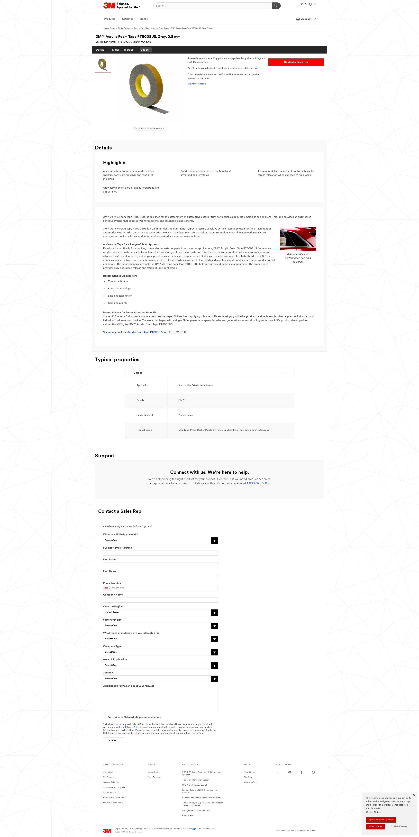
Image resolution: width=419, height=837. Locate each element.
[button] (397, 826)
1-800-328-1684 (258, 483)
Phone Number (112, 583)
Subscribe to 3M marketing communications (134, 717)
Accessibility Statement (162, 829)
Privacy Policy (132, 727)
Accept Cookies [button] (375, 827)
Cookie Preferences (206, 829)
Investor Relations (111, 782)
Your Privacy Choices (183, 829)
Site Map (248, 777)
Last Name (109, 571)
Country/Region (113, 606)
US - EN (304, 4)
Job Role (108, 672)
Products (109, 19)
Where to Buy (250, 782)
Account (306, 19)
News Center (153, 772)
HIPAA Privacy (136, 829)
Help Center (249, 772)
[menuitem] (100, 49)
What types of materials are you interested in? (131, 633)
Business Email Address (117, 548)
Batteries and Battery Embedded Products (201, 798)
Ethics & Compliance (113, 803)
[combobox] (107, 588)
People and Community (114, 798)
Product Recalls (189, 816)
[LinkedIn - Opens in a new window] (277, 772)
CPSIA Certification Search (194, 785)
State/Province (112, 620)
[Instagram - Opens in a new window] (313, 772)
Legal (117, 829)
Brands (144, 19)
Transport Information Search (195, 780)
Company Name (113, 595)
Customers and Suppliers (115, 787)
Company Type (112, 646)
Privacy (125, 829)
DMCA (147, 829)
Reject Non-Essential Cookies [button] (380, 820)
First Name (109, 559)
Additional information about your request (128, 686)
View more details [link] (197, 84)
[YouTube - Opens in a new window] (289, 772)
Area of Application (115, 659)
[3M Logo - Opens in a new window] (122, 5)
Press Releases (154, 777)
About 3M (108, 772)
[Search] (276, 5)
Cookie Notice (373, 812)
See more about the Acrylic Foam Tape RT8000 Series (135, 332)
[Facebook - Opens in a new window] (301, 772)
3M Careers (108, 777)
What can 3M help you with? (120, 534)
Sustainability (109, 792)
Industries (127, 19)
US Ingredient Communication (196, 810)
